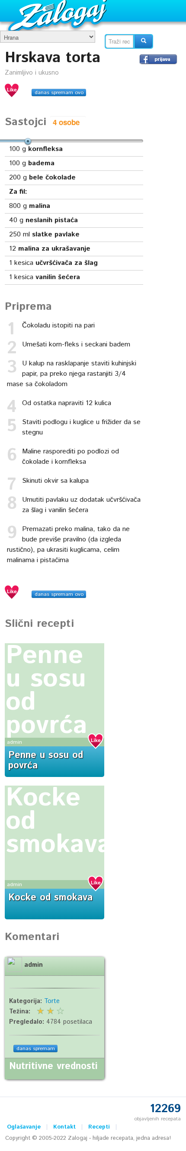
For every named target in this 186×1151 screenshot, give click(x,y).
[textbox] (119, 41)
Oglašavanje (24, 1127)
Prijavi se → (158, 59)
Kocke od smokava (50, 898)
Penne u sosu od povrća (46, 690)
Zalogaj (58, 15)
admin (14, 742)
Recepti (99, 1127)
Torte (52, 1001)
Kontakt (64, 1127)
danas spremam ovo (59, 92)
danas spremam (35, 1048)
